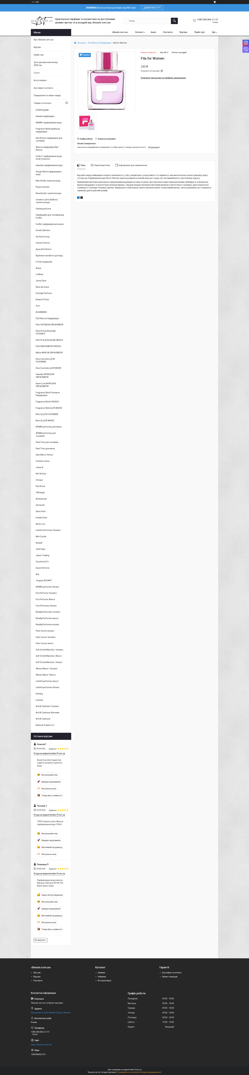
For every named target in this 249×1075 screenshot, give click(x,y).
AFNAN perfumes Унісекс (47, 587)
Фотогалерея (40, 80)
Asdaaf (39, 543)
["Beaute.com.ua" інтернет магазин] (42, 21)
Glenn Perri (41, 511)
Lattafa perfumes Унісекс (47, 687)
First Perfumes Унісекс (46, 606)
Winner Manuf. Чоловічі (46, 668)
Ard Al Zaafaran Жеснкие (47, 712)
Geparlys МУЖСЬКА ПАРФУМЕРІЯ (45, 375)
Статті (37, 73)
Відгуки (183, 32)
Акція (153, 32)
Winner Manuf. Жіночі (46, 675)
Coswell (39, 700)
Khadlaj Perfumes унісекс (47, 624)
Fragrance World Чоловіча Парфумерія (48, 394)
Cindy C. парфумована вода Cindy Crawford (49, 157)
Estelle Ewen (41, 517)
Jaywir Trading (42, 555)
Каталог (139, 32)
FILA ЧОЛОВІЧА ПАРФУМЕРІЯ (49, 324)
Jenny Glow (41, 280)
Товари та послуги (42, 103)
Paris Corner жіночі (44, 643)
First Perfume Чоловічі (46, 593)
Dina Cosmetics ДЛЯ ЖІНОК (48, 368)
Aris (37, 574)
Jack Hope (40, 549)
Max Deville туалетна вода (48, 181)
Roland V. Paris (42, 299)
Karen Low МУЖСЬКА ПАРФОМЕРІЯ (46, 385)
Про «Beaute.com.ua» (44, 40)
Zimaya (39, 480)
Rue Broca (40, 486)
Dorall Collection (43, 230)
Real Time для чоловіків (47, 442)
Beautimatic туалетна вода (48, 193)
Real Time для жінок (45, 448)
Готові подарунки (44, 262)
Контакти (167, 32)
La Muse (39, 274)
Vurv (38, 306)
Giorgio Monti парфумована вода (48, 173)
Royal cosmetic (43, 187)
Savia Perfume (42, 568)
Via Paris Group (43, 237)
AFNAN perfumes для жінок (49, 427)
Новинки (102, 976)
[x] (81, 198)
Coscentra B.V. (42, 561)
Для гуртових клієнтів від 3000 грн (46, 63)
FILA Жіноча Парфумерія (99, 43)
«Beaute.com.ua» (120, 32)
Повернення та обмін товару (47, 95)
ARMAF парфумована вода (49, 122)
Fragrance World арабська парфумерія (48, 130)
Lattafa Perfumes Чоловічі (48, 530)
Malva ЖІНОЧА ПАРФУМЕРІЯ (49, 352)
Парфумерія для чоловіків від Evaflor (50, 216)
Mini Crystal (41, 536)
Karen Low (40, 524)
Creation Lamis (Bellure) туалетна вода (47, 201)
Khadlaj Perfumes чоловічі (48, 612)
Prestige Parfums (44, 293)
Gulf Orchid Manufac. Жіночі (49, 656)
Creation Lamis (42, 461)
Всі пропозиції (104, 980)
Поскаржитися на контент (127, 1072)
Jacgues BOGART (44, 580)
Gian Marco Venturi (44, 455)
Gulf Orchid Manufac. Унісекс (49, 662)
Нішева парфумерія (45, 116)
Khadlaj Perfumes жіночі (47, 618)
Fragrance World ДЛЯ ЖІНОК (49, 408)
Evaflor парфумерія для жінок (50, 224)
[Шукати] (174, 21)
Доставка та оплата (43, 88)
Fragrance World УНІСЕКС (47, 401)
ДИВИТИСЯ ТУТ (152, 7)
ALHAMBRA (41, 312)
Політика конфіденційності (150, 1072)
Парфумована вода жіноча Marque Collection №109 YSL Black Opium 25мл (50, 883)
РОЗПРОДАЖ (42, 110)
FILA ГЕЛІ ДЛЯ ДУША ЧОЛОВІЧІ (46, 332)
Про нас (37, 972)
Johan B (39, 467)
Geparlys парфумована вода (49, 165)
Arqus (38, 268)
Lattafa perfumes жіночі (47, 681)
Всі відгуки (40, 940)
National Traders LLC (45, 725)
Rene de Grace (42, 287)
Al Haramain (41, 499)
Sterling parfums (43, 209)
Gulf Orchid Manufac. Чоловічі (49, 650)
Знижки (101, 972)
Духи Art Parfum (43, 249)
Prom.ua (138, 1070)
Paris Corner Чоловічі (45, 637)
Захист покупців (169, 976)
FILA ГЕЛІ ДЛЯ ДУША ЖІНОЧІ (49, 340)
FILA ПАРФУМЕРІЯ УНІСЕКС (48, 346)
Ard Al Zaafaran (43, 719)
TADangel (40, 492)
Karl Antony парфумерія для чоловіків (49, 139)
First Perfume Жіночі (45, 599)
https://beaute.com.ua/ (41, 1044)
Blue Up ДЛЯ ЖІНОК (45, 420)
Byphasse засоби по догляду (49, 255)
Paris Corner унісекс (45, 631)
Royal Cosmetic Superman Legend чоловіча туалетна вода (49, 763)
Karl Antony (41, 473)
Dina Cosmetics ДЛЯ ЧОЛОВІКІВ (45, 360)
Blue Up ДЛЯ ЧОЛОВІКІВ (47, 414)
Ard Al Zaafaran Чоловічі (47, 706)
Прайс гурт (199, 32)
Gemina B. (40, 505)
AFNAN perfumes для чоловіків (46, 434)
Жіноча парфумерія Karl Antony (47, 148)
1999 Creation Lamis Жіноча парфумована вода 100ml (50, 823)
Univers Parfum (43, 243)
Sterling (39, 694)
